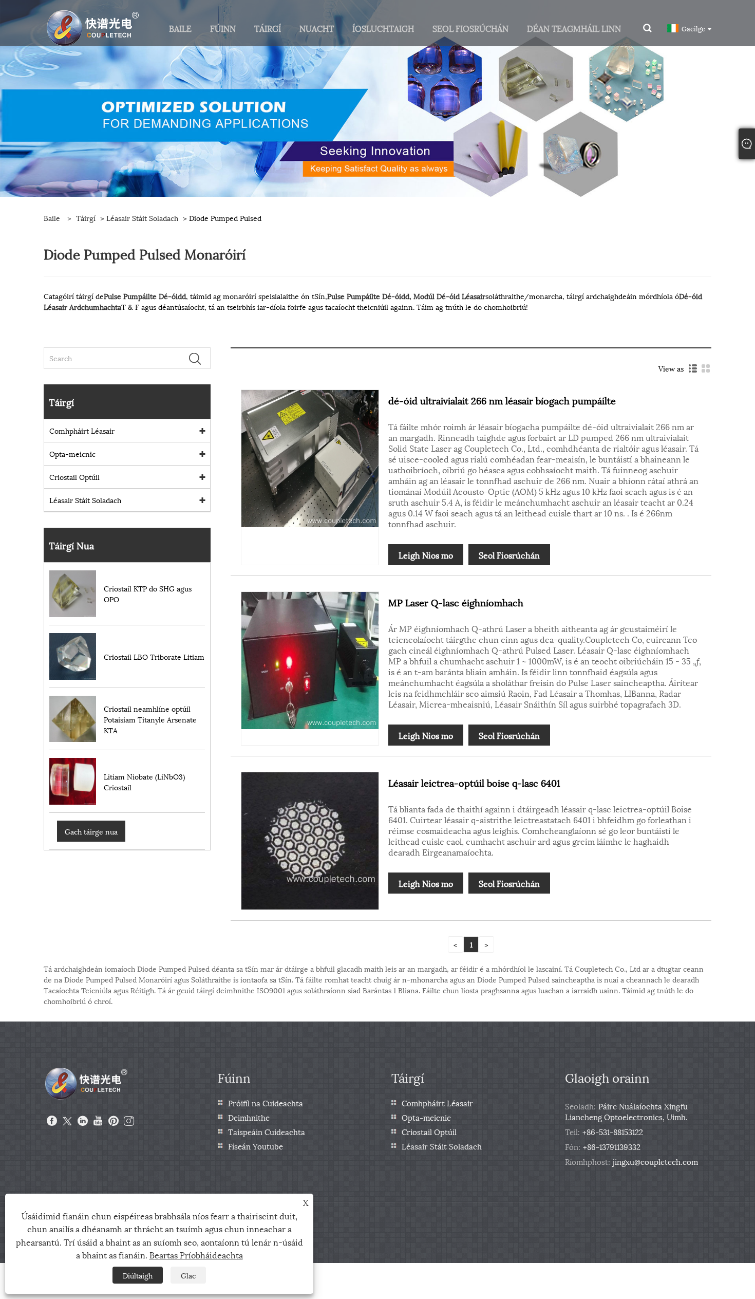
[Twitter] (67, 1121)
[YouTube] (98, 1121)
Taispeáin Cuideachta (266, 1131)
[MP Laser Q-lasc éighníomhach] (310, 659)
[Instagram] (129, 1121)
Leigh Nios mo (426, 554)
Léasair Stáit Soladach (142, 217)
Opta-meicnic (72, 453)
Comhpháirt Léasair (82, 430)
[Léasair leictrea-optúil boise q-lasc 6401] (310, 839)
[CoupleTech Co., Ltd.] (93, 27)
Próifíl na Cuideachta (265, 1103)
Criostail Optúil (74, 476)
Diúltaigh (138, 1275)
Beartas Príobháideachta (196, 1254)
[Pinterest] (113, 1121)
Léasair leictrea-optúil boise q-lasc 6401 (474, 782)
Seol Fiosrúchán (509, 554)
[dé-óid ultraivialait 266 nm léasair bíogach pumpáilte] (310, 457)
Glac (188, 1275)
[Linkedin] (83, 1121)
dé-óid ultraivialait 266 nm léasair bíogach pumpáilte (502, 400)
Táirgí (86, 217)
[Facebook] (52, 1121)
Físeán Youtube (255, 1146)
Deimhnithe (249, 1117)
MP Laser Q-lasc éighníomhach (455, 602)
